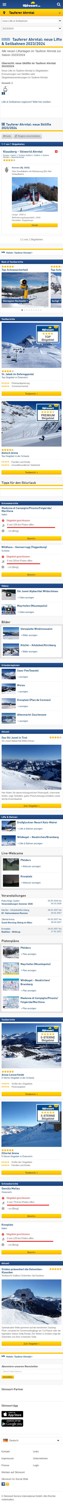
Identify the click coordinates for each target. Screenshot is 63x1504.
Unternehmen (40, 1458)
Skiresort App (9, 1405)
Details (35, 225)
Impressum (7, 1458)
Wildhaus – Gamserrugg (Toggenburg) (24, 547)
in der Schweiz (22, 456)
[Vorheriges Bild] (4, 289)
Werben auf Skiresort (13, 1472)
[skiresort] (31, 4)
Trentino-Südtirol (25, 155)
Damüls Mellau (11, 1188)
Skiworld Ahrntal (17, 157)
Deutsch (13, 1440)
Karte (8, 136)
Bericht (30, 538)
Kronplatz (7, 1225)
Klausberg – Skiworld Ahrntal (23, 151)
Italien (13, 155)
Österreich (7, 1192)
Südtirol (37, 155)
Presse (5, 1465)
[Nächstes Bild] (59, 289)
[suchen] (58, 4)
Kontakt (5, 1451)
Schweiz (5, 551)
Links (36, 1451)
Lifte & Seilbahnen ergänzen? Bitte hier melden (26, 102)
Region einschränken (28, 136)
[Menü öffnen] (4, 4)
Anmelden (7, 1377)
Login (36, 1465)
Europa (6, 155)
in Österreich (21, 377)
